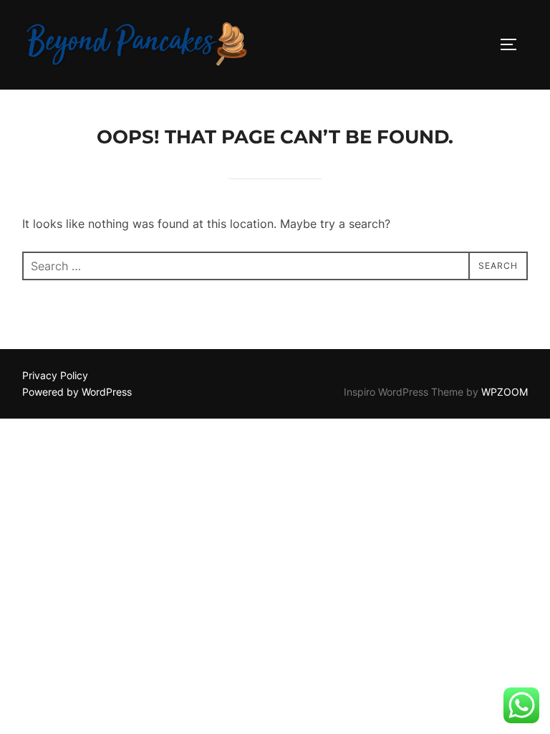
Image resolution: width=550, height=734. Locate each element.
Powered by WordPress (77, 392)
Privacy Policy (55, 375)
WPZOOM (504, 392)
